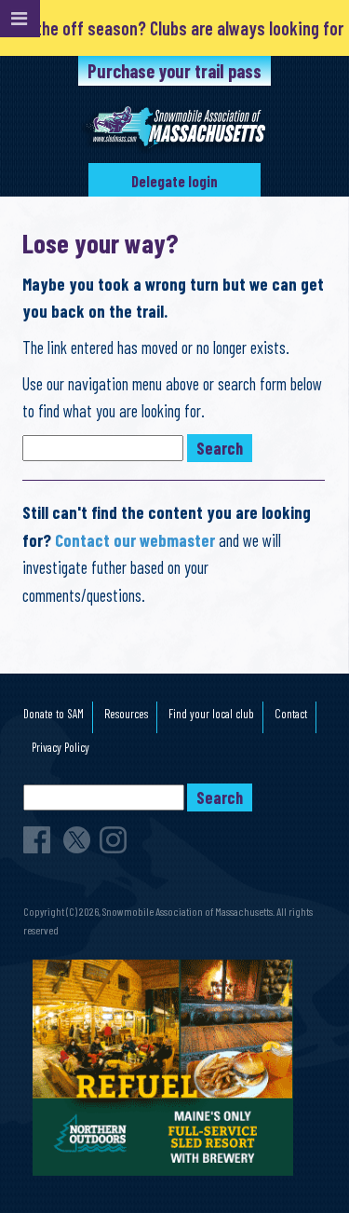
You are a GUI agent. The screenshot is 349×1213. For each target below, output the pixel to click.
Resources (126, 713)
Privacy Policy (60, 747)
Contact (291, 713)
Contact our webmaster (135, 540)
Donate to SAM (53, 713)
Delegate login (174, 181)
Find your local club (211, 713)
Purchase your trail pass (174, 71)
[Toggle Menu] (20, 18)
